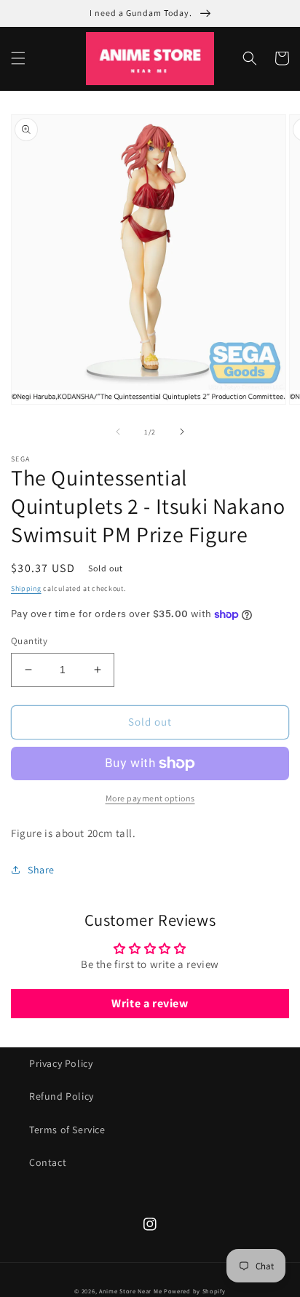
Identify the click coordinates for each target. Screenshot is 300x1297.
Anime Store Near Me (130, 1291)
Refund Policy (61, 1096)
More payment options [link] (150, 798)
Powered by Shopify (195, 1291)
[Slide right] (182, 432)
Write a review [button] (149, 1003)
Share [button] (41, 869)
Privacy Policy (60, 1063)
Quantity (29, 641)
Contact (47, 1162)
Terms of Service (67, 1129)
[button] (18, 58)
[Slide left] (118, 432)
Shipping (26, 588)
